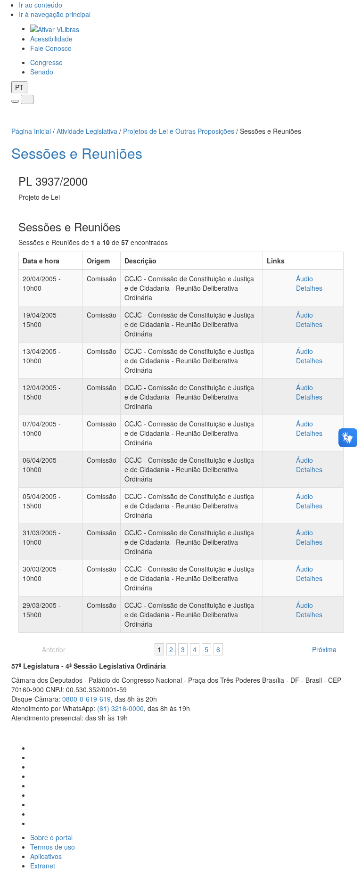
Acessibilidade (51, 38)
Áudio (304, 278)
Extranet (42, 865)
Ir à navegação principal (54, 14)
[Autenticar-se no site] (348, 729)
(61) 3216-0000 (120, 708)
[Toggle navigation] (15, 101)
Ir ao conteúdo (40, 4)
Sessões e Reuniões (76, 153)
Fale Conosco (51, 48)
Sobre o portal (51, 837)
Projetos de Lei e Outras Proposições (178, 131)
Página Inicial (31, 131)
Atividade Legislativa (87, 131)
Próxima (324, 649)
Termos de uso (52, 846)
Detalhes (309, 288)
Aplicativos (46, 856)
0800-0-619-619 (86, 698)
